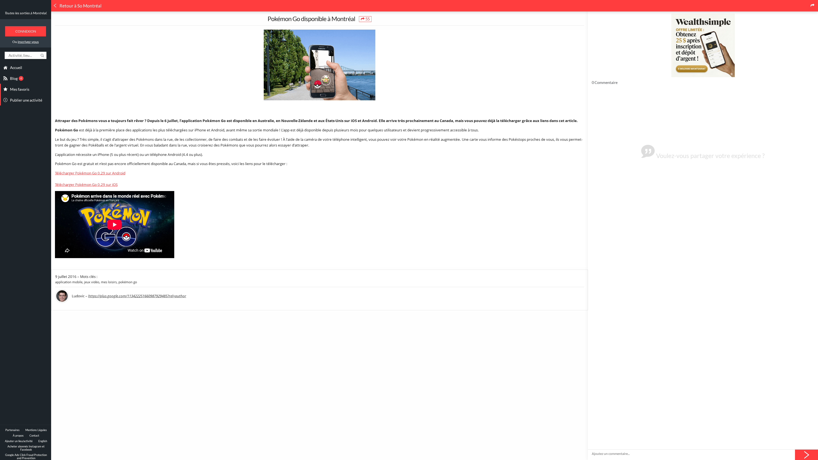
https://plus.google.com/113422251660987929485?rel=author (137, 295)
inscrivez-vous (28, 42)
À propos (18, 435)
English (42, 441)
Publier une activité (26, 100)
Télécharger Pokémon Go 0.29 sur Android (90, 173)
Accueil (16, 67)
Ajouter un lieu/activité (19, 441)
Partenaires (12, 430)
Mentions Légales (36, 430)
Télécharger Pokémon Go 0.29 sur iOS (86, 184)
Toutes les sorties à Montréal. (25, 13)
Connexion (25, 31)
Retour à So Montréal (80, 5)
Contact (34, 435)
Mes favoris (19, 89)
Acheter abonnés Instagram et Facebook (26, 448)
